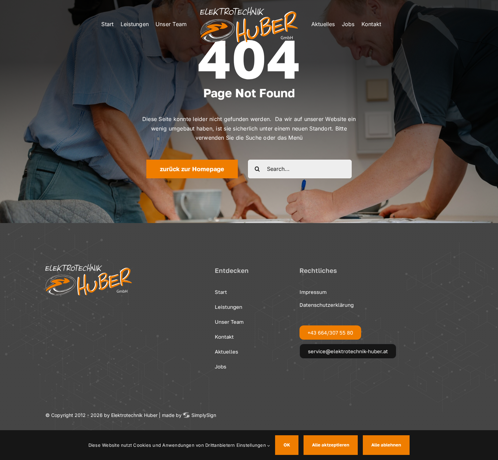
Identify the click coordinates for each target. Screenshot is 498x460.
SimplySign (203, 415)
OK (287, 444)
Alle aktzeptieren (330, 444)
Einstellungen (251, 445)
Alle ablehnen (386, 444)
